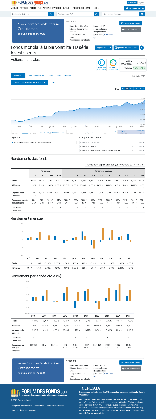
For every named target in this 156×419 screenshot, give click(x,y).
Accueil (14, 8)
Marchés (56, 8)
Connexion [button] (132, 3)
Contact (32, 410)
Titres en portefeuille (35, 76)
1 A (123, 89)
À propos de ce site (20, 410)
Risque (50, 76)
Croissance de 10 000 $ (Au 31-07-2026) (29, 82)
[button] (51, 14)
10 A (135, 89)
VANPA (53, 82)
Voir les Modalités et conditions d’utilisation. (109, 402)
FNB (39, 8)
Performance (18, 76)
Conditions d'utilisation (55, 405)
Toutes (141, 89)
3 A (127, 89)
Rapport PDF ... (102, 47)
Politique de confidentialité (21, 405)
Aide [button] (96, 8)
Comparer (140, 142)
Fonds (33, 8)
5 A (131, 89)
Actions (47, 8)
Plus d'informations (132, 29)
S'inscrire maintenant (131, 23)
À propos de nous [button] (81, 8)
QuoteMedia (132, 399)
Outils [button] (66, 8)
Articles (24, 8)
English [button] (141, 3)
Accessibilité (39, 405)
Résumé (68, 76)
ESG (59, 76)
